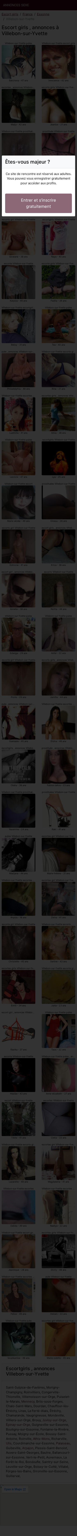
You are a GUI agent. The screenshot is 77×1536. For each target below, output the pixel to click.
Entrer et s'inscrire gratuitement (38, 203)
